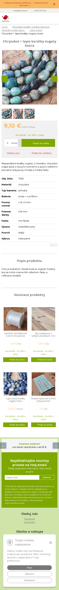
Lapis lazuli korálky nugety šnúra (15, 399)
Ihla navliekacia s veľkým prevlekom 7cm (43, 334)
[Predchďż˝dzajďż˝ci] (3, 445)
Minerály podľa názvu (13, 30)
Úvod (4, 27)
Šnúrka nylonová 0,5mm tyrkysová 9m (43, 399)
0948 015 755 (40, 10)
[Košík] (47, 18)
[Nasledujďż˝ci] (56, 445)
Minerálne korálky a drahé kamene (31, 27)
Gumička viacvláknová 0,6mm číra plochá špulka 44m (15, 336)
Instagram (29, 522)
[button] (34, 18)
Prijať (29, 567)
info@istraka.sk (20, 10)
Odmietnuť (29, 580)
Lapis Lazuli (36, 30)
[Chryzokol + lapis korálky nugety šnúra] (29, 77)
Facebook (29, 519)
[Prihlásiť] (41, 18)
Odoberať (46, 477)
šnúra (14, 143)
